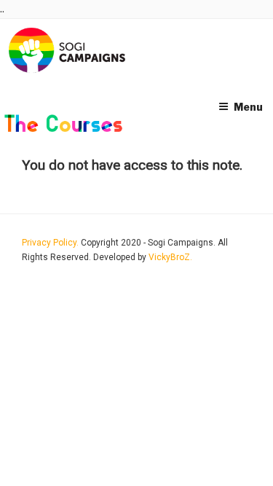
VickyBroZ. (170, 257)
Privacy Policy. (51, 243)
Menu (248, 107)
